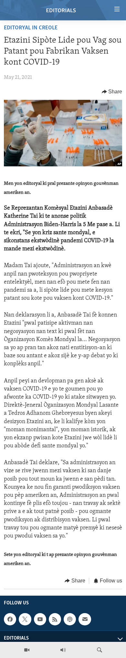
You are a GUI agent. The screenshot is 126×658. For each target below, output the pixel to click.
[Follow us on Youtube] (40, 619)
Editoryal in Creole (31, 28)
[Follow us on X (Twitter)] (25, 619)
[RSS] (55, 619)
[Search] (99, 650)
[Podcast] (70, 619)
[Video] (27, 650)
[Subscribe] (85, 619)
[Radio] (63, 650)
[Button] (112, 92)
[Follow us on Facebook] (10, 619)
